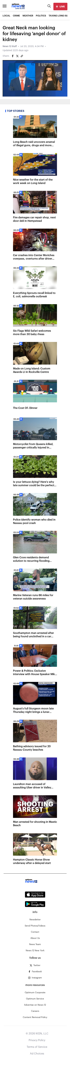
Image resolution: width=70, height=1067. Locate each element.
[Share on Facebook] (12, 56)
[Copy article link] (22, 56)
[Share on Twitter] (17, 56)
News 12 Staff (10, 46)
